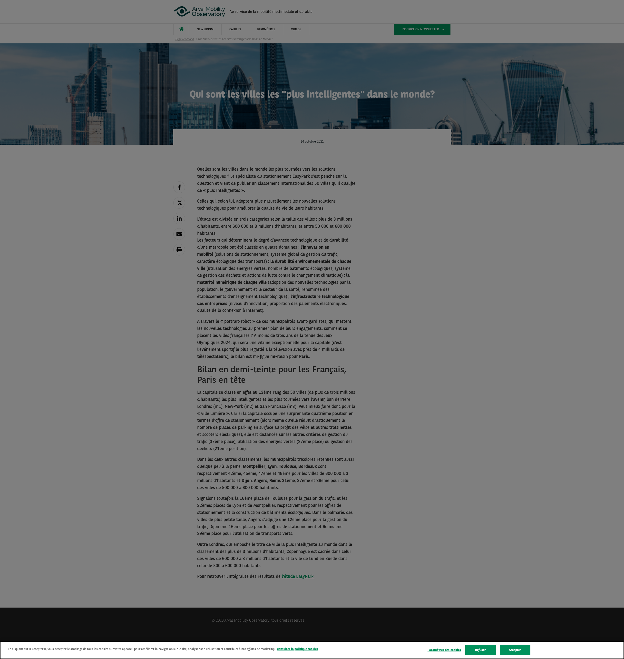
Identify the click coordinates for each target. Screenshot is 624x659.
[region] (312, 650)
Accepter (515, 650)
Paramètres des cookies (444, 650)
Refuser (480, 650)
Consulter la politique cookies (297, 649)
